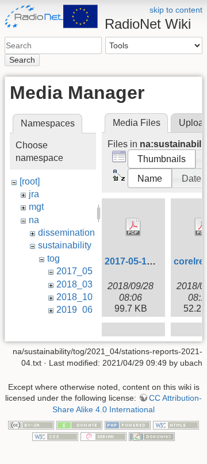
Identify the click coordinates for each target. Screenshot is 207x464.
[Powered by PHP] (128, 424)
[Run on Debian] (103, 435)
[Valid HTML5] (176, 424)
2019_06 (74, 310)
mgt (36, 207)
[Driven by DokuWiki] (152, 435)
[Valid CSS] (55, 435)
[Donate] (79, 424)
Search (22, 59)
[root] (30, 181)
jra (34, 194)
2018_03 (74, 284)
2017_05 (74, 271)
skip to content (176, 9)
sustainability (64, 245)
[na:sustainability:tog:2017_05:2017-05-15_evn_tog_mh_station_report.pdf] (133, 227)
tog (53, 258)
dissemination (66, 232)
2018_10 (74, 297)
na (34, 220)
